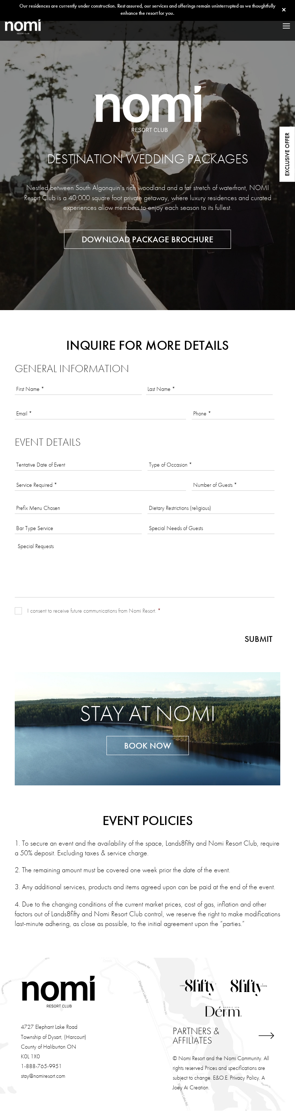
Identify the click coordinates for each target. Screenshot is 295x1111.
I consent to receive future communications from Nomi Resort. (94, 610)
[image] (22, 26)
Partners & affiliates (196, 1035)
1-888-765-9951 (41, 1066)
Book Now (147, 745)
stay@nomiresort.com (43, 1076)
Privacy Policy (244, 1077)
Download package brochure (147, 239)
